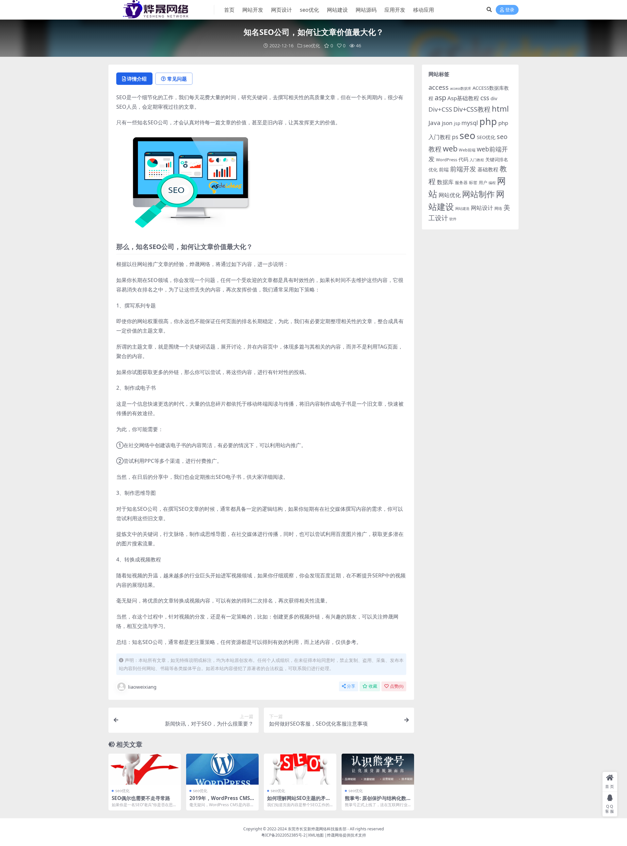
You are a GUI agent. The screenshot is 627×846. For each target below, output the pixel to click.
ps (455, 137)
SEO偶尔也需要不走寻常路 (141, 798)
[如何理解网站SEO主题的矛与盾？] (300, 769)
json (447, 123)
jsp (457, 123)
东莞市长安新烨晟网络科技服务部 (317, 829)
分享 (351, 686)
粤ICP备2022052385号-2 (283, 835)
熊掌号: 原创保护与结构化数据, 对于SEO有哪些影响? (375, 801)
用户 (483, 182)
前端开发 (463, 168)
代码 (463, 159)
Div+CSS (440, 109)
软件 (453, 218)
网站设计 (482, 208)
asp (440, 97)
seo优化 (309, 9)
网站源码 (366, 9)
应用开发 (394, 9)
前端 (444, 169)
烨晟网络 (335, 835)
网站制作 (478, 193)
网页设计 (281, 9)
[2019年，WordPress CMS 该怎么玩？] (222, 769)
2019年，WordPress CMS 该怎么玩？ (219, 801)
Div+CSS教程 (471, 109)
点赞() (396, 686)
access (438, 87)
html (500, 108)
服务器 (461, 182)
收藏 (373, 686)
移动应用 (423, 9)
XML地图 (316, 835)
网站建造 (462, 208)
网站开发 (252, 9)
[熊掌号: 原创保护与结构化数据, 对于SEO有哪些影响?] (378, 769)
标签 (473, 182)
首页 (229, 9)
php (488, 121)
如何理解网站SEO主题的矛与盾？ (298, 801)
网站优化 (450, 195)
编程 (492, 182)
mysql (469, 123)
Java (434, 122)
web (450, 148)
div (493, 98)
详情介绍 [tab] (137, 78)
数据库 (445, 182)
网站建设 (337, 9)
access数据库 (460, 88)
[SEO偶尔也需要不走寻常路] (144, 769)
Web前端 (467, 150)
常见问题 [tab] (177, 78)
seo (467, 135)
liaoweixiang (142, 686)
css (484, 98)
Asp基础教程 (463, 98)
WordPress (446, 160)
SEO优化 (486, 137)
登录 (509, 10)
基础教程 (487, 169)
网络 (498, 208)
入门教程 (477, 159)
